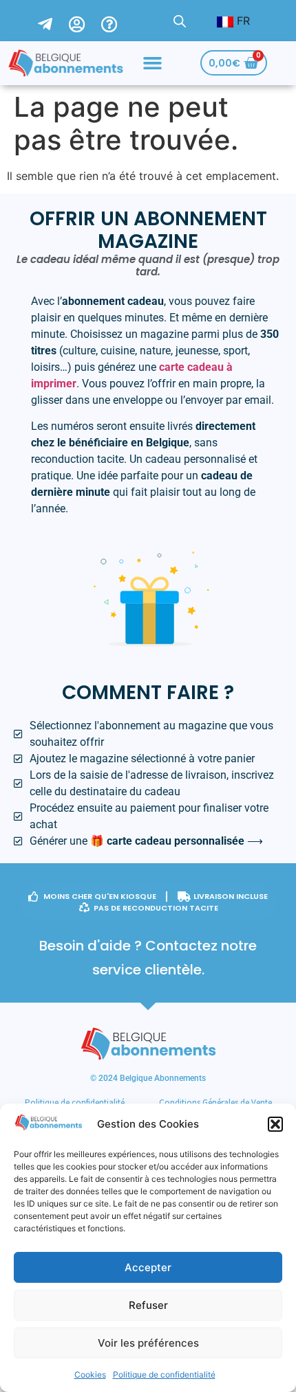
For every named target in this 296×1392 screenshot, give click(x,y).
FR (241, 20)
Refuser (148, 1305)
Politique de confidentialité (164, 1374)
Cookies (90, 1374)
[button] (275, 1124)
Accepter (148, 1267)
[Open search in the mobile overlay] (180, 21)
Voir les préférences (148, 1342)
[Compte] (85, 20)
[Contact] (53, 20)
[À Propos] (117, 20)
